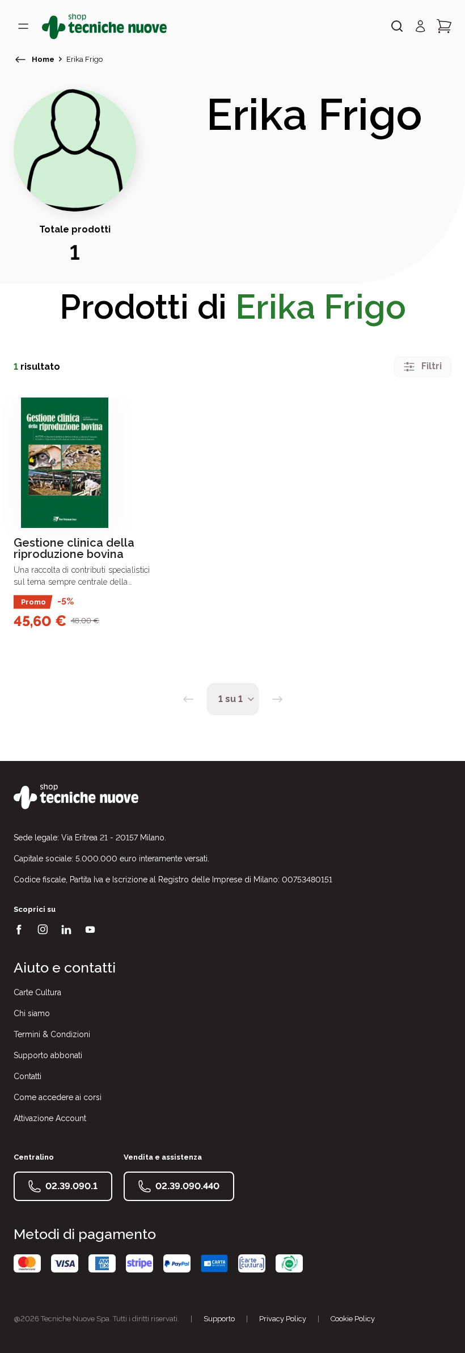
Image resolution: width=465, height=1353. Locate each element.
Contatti (27, 1076)
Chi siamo (32, 1013)
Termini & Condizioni (52, 1034)
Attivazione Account (50, 1118)
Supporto (219, 1318)
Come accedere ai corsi (58, 1097)
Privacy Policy (282, 1318)
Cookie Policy (353, 1318)
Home (43, 59)
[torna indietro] (20, 59)
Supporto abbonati (48, 1055)
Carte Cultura (37, 992)
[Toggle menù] (23, 26)
